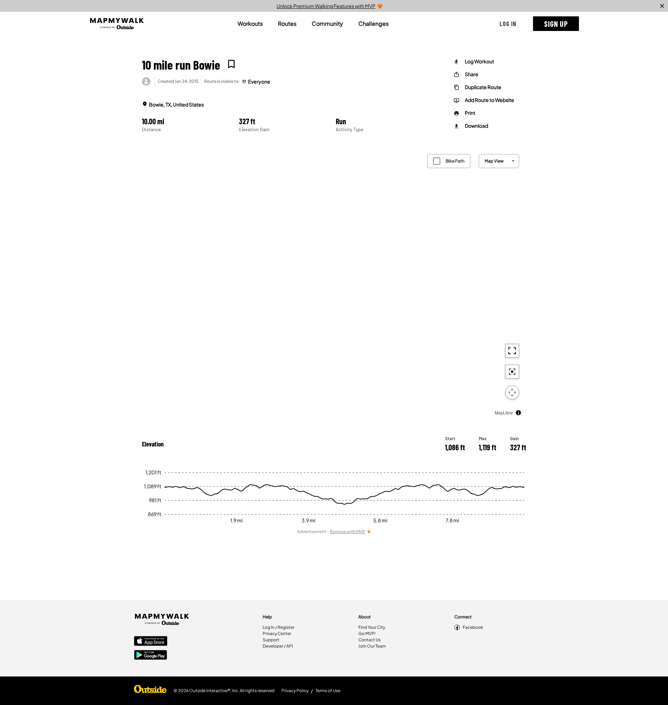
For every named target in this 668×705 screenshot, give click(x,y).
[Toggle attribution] (518, 413)
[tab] (250, 23)
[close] (662, 5)
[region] (334, 283)
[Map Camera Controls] (512, 392)
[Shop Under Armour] (150, 691)
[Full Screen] (512, 351)
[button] (507, 23)
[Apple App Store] (150, 642)
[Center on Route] (512, 372)
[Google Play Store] (150, 656)
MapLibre (504, 412)
